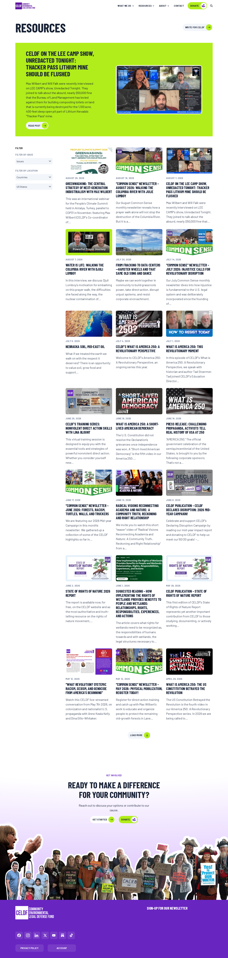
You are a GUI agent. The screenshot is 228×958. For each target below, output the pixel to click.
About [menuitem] (162, 5)
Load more (136, 735)
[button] (34, 161)
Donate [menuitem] (194, 5)
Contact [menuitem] (179, 5)
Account (62, 948)
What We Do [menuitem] (124, 5)
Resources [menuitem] (145, 5)
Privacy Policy (29, 948)
